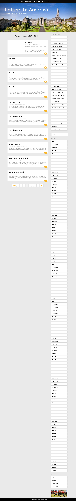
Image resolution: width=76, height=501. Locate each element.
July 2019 (54, 282)
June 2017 (54, 359)
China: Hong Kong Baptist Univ (57, 46)
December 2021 (55, 242)
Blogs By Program (28, 1)
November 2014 (55, 451)
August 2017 (54, 353)
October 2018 (54, 310)
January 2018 (54, 338)
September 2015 (55, 424)
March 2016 (54, 405)
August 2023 (54, 184)
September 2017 (55, 350)
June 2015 (54, 433)
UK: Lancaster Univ (55, 120)
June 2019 (54, 285)
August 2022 (54, 221)
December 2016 (55, 378)
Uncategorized (54, 126)
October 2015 (54, 421)
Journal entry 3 (13, 73)
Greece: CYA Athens (55, 73)
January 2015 (54, 448)
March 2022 (54, 233)
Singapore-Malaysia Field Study (57, 98)
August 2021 (54, 252)
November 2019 (55, 270)
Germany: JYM (54, 70)
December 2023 (55, 172)
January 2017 (54, 375)
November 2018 (55, 307)
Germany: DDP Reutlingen (56, 64)
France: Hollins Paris (55, 58)
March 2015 (54, 442)
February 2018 (54, 335)
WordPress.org (55, 486)
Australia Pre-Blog (15, 102)
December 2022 (55, 209)
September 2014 (55, 458)
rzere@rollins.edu (21, 160)
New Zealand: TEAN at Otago (57, 95)
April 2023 (54, 196)
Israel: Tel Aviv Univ (55, 80)
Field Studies (54, 52)
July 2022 (54, 224)
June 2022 (54, 227)
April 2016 (54, 402)
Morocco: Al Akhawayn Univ (57, 92)
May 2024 (54, 156)
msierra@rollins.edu (22, 60)
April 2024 (54, 159)
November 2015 (55, 418)
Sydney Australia (14, 144)
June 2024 (54, 153)
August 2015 (54, 427)
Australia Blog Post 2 (15, 116)
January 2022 (54, 239)
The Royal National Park (16, 172)
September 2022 (55, 218)
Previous (14, 185)
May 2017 (54, 362)
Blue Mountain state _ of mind (18, 158)
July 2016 (54, 393)
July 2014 (54, 464)
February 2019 (54, 298)
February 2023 (54, 202)
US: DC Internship (55, 129)
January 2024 (54, 169)
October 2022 (54, 215)
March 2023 (54, 199)
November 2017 (55, 344)
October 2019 (54, 273)
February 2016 (54, 408)
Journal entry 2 (13, 87)
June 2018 (54, 322)
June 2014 (54, 467)
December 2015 (55, 415)
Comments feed (55, 483)
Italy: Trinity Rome (55, 86)
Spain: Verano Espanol (56, 110)
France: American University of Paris (58, 55)
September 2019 (55, 276)
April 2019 (54, 292)
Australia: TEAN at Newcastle (57, 40)
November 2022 (55, 212)
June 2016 (54, 396)
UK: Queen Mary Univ (56, 123)
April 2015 (54, 439)
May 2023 (54, 193)
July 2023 (54, 187)
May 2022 (54, 230)
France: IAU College (55, 61)
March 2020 (54, 258)
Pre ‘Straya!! (29, 42)
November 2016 (55, 381)
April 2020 (54, 255)
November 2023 (55, 175)
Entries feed (54, 480)
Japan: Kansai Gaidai (55, 89)
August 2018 (54, 316)
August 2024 (54, 147)
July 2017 (54, 356)
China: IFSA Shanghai (56, 49)
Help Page (43, 1)
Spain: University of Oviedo (57, 107)
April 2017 (54, 365)
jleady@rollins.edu (38, 44)
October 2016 (54, 384)
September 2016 (55, 387)
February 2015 (54, 445)
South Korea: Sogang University (57, 104)
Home (22, 1)
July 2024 (54, 150)
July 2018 (54, 319)
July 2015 (54, 430)
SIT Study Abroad (55, 101)
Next (42, 185)
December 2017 (55, 341)
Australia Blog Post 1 (15, 130)
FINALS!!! (12, 59)
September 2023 (55, 181)
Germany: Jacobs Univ (56, 67)
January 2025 (54, 141)
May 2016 (54, 399)
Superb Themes (44, 499)
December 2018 (55, 304)
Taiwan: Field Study (55, 113)
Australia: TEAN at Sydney (56, 43)
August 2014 (54, 461)
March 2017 (54, 368)
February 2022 (54, 236)
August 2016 (54, 390)
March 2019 (54, 295)
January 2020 (54, 264)
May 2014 (54, 470)
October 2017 (54, 347)
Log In (48, 1)
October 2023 (54, 178)
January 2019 (54, 301)
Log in (53, 477)
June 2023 (54, 190)
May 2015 (54, 436)
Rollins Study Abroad (36, 1)
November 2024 (55, 144)
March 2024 (54, 162)
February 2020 (54, 261)
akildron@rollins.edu (22, 118)
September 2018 (55, 313)
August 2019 (54, 279)
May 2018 (54, 325)
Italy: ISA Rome (55, 83)
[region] (59, 493)
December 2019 (55, 267)
